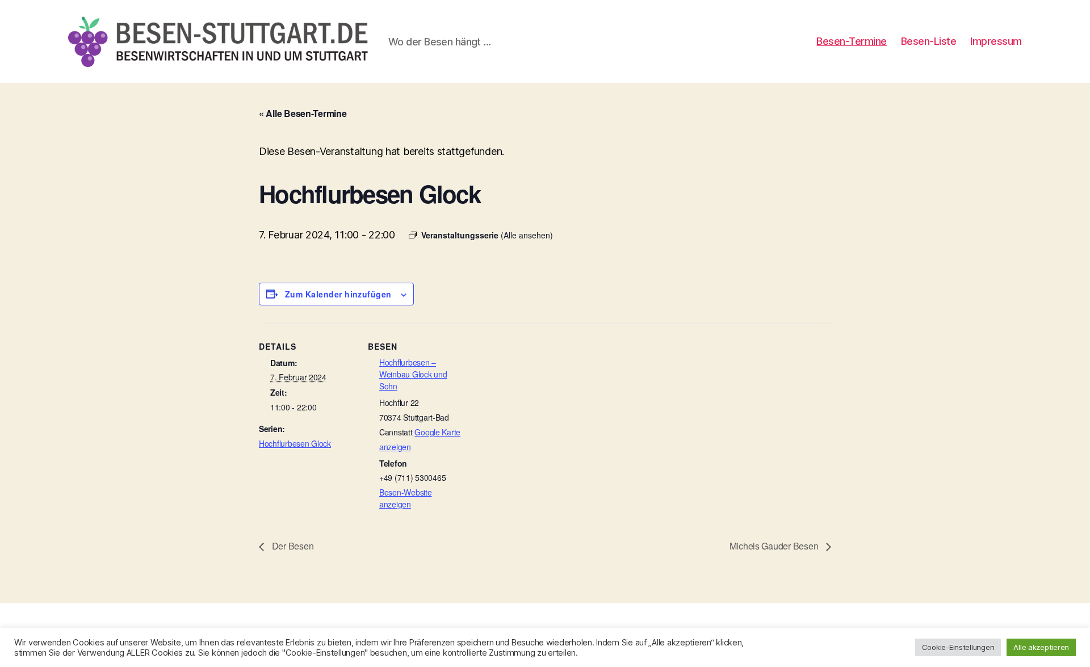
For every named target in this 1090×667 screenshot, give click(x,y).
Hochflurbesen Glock (295, 443)
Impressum (996, 41)
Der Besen (291, 545)
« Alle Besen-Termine (303, 113)
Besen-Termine (851, 41)
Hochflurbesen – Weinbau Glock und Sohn (413, 374)
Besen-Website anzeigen (405, 498)
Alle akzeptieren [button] (1041, 647)
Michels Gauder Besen (775, 545)
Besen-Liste (929, 41)
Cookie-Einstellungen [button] (958, 647)
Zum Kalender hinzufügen (338, 294)
